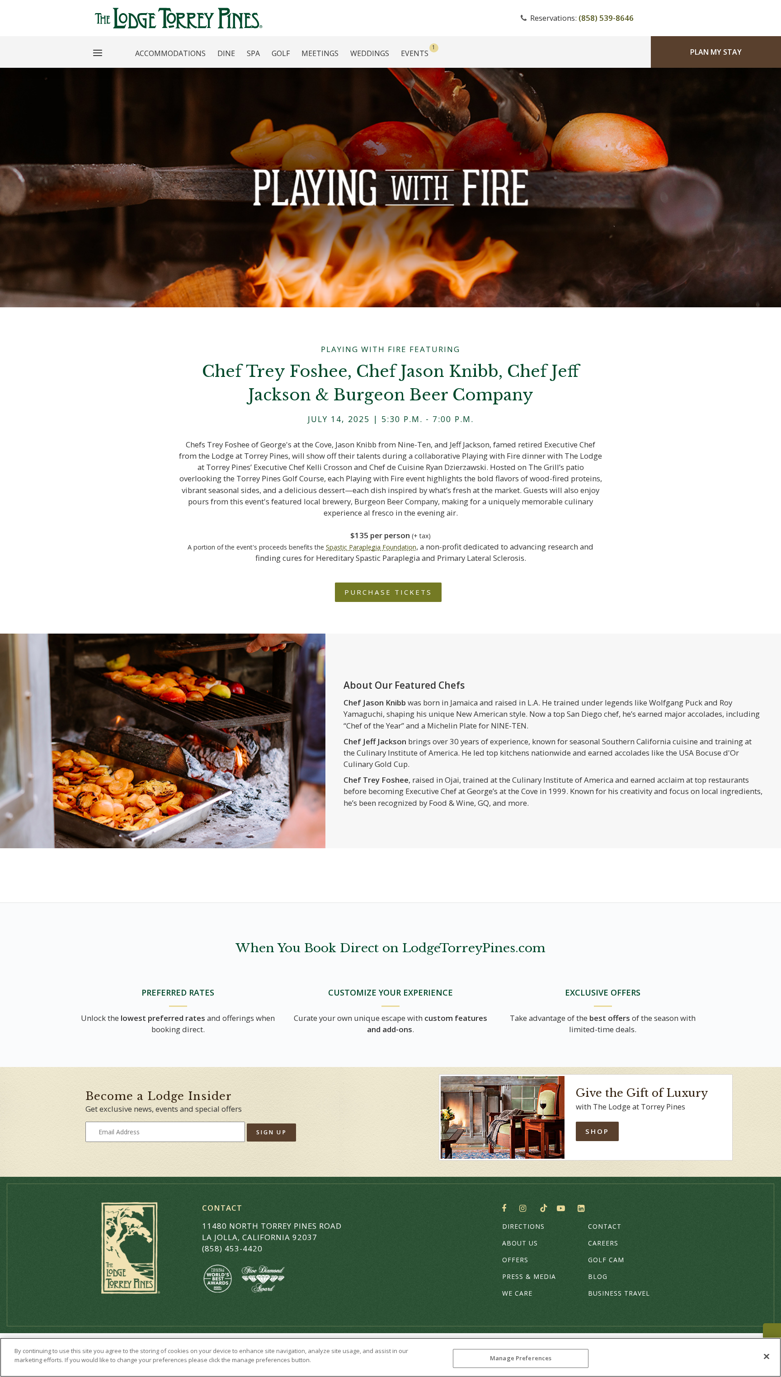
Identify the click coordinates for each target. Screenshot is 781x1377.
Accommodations (170, 53)
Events (414, 53)
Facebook (506, 1208)
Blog (597, 1276)
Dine (226, 53)
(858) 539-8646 (606, 18)
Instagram (525, 1208)
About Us (520, 1243)
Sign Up (271, 1132)
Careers (603, 1243)
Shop (597, 1131)
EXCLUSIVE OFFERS (602, 992)
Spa (253, 53)
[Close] (766, 1356)
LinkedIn (583, 1208)
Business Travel (619, 1293)
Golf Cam (606, 1259)
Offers (515, 1259)
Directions (523, 1226)
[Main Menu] (97, 54)
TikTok (544, 1208)
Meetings (320, 53)
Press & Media (529, 1276)
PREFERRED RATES (177, 992)
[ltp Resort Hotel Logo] (293, 18)
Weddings (369, 53)
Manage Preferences (520, 1358)
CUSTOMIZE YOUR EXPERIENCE (390, 992)
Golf (281, 53)
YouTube (563, 1208)
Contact (604, 1226)
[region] (390, 1357)
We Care (517, 1293)
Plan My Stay (716, 52)
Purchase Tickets (388, 592)
